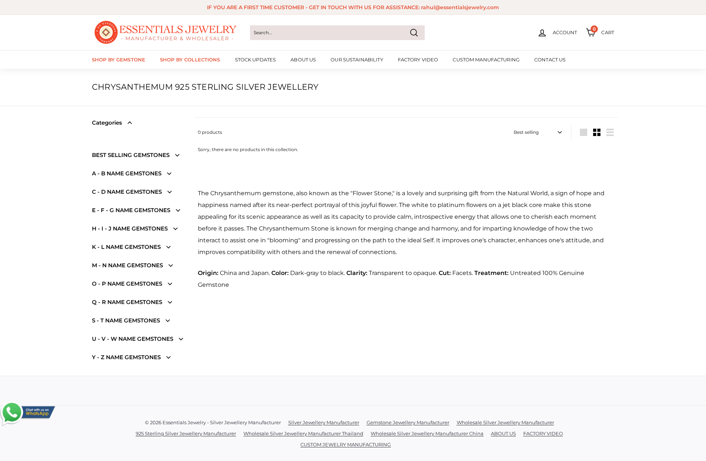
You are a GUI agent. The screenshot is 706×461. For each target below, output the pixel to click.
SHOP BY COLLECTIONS (190, 59)
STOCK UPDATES (255, 59)
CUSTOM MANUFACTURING (486, 59)
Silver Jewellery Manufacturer (323, 422)
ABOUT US (303, 59)
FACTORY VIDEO (418, 59)
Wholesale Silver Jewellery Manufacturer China (427, 433)
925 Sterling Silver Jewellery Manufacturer (186, 433)
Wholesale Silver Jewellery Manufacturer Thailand (303, 433)
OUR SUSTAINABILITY (357, 59)
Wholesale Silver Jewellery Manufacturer (505, 422)
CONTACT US (550, 59)
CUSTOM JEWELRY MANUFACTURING (345, 444)
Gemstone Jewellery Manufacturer (408, 422)
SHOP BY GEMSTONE (118, 59)
